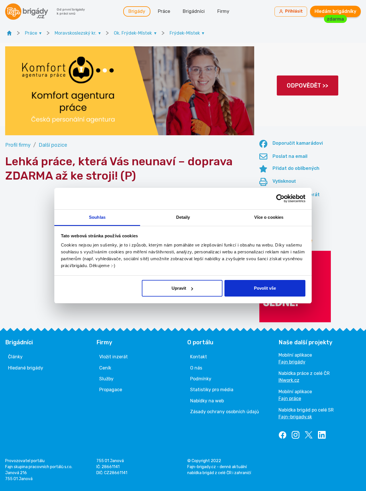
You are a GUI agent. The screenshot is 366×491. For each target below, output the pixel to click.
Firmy (223, 11)
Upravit (179, 288)
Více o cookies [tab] (268, 217)
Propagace (110, 389)
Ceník (105, 368)
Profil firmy (18, 145)
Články (15, 356)
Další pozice (53, 145)
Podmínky (200, 378)
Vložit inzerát (113, 356)
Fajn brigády (292, 362)
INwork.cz (289, 380)
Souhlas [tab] (97, 217)
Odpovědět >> (307, 85)
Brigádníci (194, 11)
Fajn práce (290, 398)
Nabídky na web (207, 400)
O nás (196, 368)
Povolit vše (265, 288)
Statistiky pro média (211, 389)
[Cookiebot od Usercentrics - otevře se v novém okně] (280, 198)
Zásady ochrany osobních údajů (224, 411)
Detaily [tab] (183, 217)
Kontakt (198, 356)
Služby (106, 378)
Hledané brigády (25, 368)
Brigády (136, 11)
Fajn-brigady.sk (295, 417)
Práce (164, 11)
